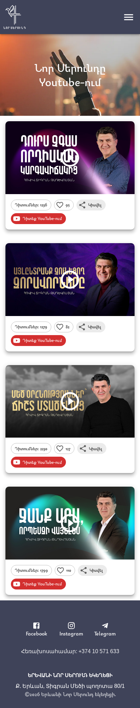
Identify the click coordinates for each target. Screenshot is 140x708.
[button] (31, 205)
